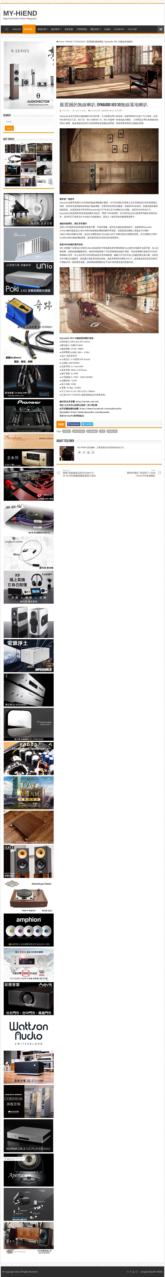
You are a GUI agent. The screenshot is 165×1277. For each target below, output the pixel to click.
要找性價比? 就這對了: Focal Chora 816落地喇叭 (141, 473)
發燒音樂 (69, 29)
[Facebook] (131, 1272)
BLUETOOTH (79, 431)
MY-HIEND (158, 1272)
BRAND (69, 41)
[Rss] (128, 1272)
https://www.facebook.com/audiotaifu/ (100, 408)
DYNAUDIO (79, 41)
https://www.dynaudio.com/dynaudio (90, 412)
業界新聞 (28, 29)
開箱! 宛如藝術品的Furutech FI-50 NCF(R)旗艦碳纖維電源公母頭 (79, 473)
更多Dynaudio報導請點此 (72, 416)
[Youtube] (133, 1272)
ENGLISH (17, 29)
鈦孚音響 (118, 111)
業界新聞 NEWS (107, 111)
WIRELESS (112, 431)
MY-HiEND (20, 13)
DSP (102, 431)
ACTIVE (67, 431)
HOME (6, 28)
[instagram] (137, 1272)
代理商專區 (82, 29)
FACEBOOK (119, 29)
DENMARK (92, 431)
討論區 (107, 29)
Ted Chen (66, 111)
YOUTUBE (132, 29)
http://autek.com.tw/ (87, 401)
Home (61, 41)
